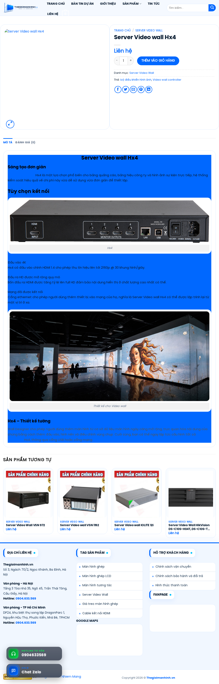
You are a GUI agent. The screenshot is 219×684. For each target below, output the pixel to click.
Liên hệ (52, 14)
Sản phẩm (131, 4)
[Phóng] (10, 124)
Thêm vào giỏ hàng (158, 60)
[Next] (215, 505)
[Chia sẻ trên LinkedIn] (148, 89)
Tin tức (154, 4)
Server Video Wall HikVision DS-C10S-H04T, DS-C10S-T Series (189, 527)
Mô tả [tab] (7, 142)
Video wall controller (167, 79)
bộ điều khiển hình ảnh (135, 79)
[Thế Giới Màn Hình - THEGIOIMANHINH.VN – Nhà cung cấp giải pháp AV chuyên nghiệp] (20, 8)
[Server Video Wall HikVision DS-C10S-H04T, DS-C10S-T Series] (191, 497)
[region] (109, 173)
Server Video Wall (149, 30)
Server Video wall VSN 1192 (79, 525)
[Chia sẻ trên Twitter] (125, 89)
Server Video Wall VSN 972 (25, 525)
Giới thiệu (108, 4)
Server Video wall (21, 175)
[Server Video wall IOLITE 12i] (136, 497)
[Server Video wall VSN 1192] (82, 497)
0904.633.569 (26, 598)
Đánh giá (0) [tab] (25, 142)
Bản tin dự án (82, 4)
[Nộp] (212, 8)
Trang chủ (56, 4)
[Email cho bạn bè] (133, 89)
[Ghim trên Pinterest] (141, 89)
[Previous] (3, 505)
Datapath (15, 440)
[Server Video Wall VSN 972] (28, 497)
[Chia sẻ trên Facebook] (117, 89)
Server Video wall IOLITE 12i (134, 525)
